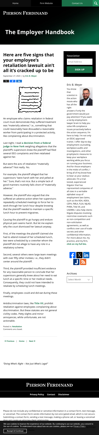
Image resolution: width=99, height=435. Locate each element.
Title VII (38, 303)
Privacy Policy (37, 394)
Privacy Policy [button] (79, 426)
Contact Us (77, 3)
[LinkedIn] (86, 255)
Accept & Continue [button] (15, 431)
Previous (9, 341)
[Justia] (76, 262)
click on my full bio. (77, 244)
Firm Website (46, 3)
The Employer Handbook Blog (25, 13)
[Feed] (83, 262)
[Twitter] (79, 255)
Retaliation (17, 326)
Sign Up (79, 69)
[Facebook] (72, 255)
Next (32, 341)
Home (15, 3)
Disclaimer (63, 394)
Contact (51, 394)
